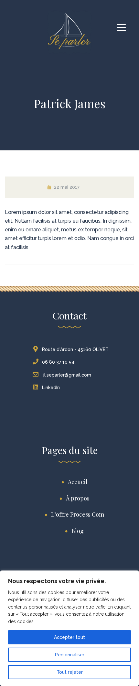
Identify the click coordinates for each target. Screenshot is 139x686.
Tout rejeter (70, 672)
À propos (78, 498)
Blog (77, 531)
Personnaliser (69, 654)
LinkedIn (51, 387)
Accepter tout (69, 637)
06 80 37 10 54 (58, 362)
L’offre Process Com (77, 514)
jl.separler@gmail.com (66, 375)
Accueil (78, 482)
